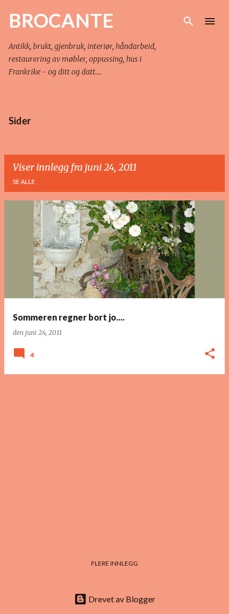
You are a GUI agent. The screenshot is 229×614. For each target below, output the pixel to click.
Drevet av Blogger (121, 599)
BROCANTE (61, 20)
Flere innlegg (114, 563)
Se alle (24, 182)
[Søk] (188, 21)
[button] (209, 354)
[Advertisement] (114, 457)
